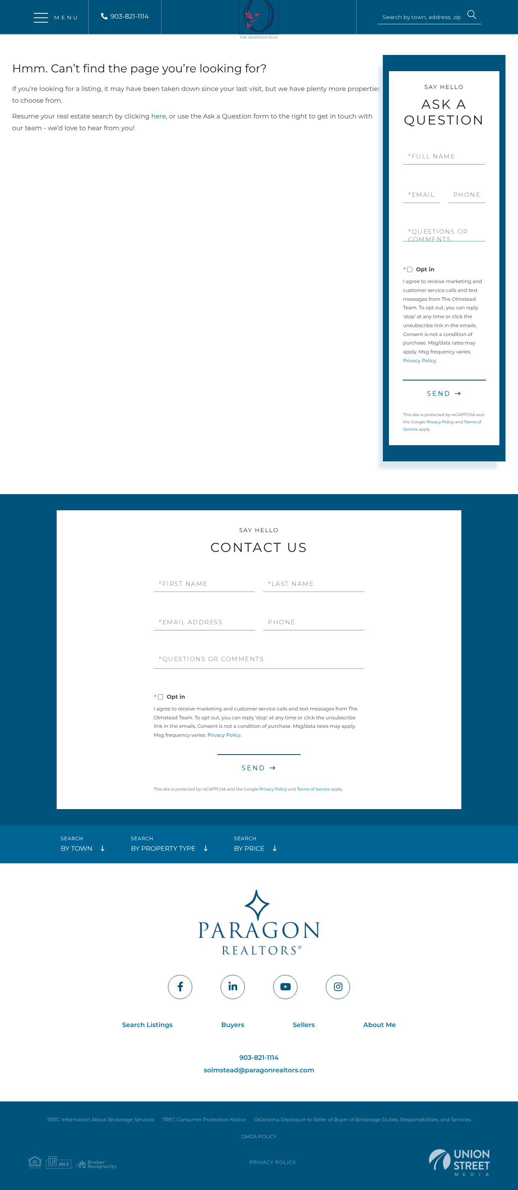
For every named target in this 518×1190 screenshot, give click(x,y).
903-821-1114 (129, 17)
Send (439, 393)
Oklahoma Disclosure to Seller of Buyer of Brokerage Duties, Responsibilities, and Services (362, 1120)
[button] (471, 16)
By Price (249, 849)
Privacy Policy (419, 361)
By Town (76, 849)
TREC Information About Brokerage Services (100, 1120)
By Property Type (163, 849)
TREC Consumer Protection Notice (204, 1120)
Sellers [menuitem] (304, 1025)
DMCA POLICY (259, 1137)
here (158, 116)
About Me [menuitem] (379, 1025)
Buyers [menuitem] (232, 1025)
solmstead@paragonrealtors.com (259, 1070)
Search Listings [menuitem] (147, 1025)
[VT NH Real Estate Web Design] (459, 1162)
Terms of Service (313, 789)
